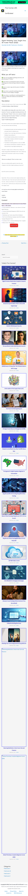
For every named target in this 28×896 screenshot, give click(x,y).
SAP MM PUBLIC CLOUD (14, 560)
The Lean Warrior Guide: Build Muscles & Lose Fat (14, 346)
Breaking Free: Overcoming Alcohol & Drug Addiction (14, 643)
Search (3, 254)
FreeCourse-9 (7, 876)
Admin (17, 285)
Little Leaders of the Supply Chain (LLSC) (14, 388)
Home (6, 891)
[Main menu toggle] (25, 10)
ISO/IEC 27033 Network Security (14, 326)
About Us (21, 891)
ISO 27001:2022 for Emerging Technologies (14, 581)
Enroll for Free (14, 225)
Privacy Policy (13, 891)
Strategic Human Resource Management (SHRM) (14, 429)
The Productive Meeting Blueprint (14, 408)
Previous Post (4, 243)
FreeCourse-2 (7, 873)
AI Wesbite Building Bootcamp (14, 623)
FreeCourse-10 (7, 871)
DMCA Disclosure (18, 893)
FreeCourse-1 (14, 45)
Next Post (24, 243)
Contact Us (8, 893)
